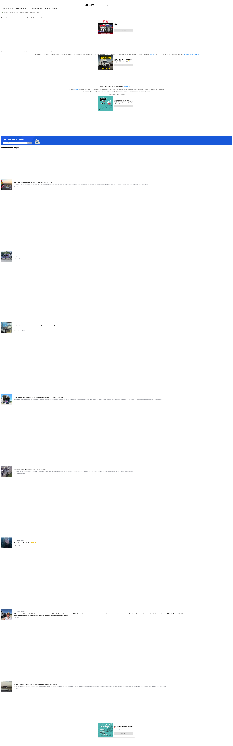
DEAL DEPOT (127, 5)
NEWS (104, 5)
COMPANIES (120, 5)
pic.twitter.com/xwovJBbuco (191, 54)
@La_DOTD (152, 54)
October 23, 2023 (128, 86)
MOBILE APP (113, 5)
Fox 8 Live (76, 89)
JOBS (108, 5)
